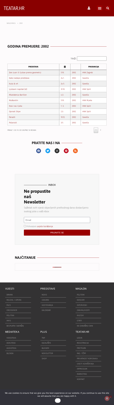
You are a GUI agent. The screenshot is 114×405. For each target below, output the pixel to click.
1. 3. (62, 106)
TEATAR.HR (14, 8)
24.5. (63, 84)
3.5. (62, 123)
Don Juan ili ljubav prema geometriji (25, 72)
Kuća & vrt (13, 84)
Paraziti (12, 117)
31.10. (63, 89)
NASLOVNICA (11, 23)
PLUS (43, 332)
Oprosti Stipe (14, 111)
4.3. (62, 95)
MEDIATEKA (12, 332)
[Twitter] (47, 150)
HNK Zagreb (87, 72)
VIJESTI (9, 289)
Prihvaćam (39, 226)
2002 (74, 72)
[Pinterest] (66, 150)
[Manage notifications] (107, 398)
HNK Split (86, 89)
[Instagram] (57, 150)
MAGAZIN (81, 289)
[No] (110, 397)
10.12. (63, 117)
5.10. (62, 72)
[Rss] (75, 150)
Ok (57, 400)
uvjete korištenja (45, 226)
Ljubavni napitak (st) (18, 89)
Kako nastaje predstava (19, 78)
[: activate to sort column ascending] (65, 67)
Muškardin (13, 100)
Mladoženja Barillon (18, 95)
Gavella (85, 78)
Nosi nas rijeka (15, 106)
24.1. (62, 78)
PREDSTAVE (47, 289)
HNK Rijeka (87, 100)
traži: (74, 58)
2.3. (62, 111)
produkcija (93, 67)
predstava (33, 67)
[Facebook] (38, 150)
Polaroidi (13, 123)
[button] (99, 8)
